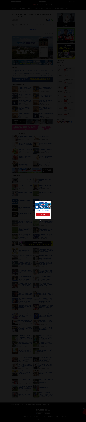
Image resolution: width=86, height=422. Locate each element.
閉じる (43, 217)
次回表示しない (43, 220)
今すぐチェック (43, 214)
